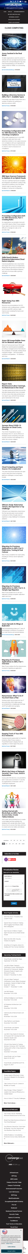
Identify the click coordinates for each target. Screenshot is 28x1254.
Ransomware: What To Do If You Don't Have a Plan (12, 697)
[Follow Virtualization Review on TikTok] (15, 2)
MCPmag (14, 1195)
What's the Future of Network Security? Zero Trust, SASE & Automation (13, 773)
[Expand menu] (25, 2)
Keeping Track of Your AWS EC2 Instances (12, 735)
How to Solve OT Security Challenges (14, 1098)
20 (14, 840)
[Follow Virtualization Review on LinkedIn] (11, 2)
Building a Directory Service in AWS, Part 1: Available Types (13, 96)
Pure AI (14, 1204)
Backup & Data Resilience (14, 22)
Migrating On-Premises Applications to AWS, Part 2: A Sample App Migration (13, 588)
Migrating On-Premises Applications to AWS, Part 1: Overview (13, 662)
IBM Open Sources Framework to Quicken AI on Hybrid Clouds (14, 177)
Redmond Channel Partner (14, 1211)
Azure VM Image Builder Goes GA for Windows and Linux (13, 341)
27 (13, 843)
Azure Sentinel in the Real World (12, 54)
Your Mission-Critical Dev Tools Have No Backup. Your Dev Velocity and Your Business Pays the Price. (14, 1128)
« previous (6, 840)
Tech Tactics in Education (14, 1224)
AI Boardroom (14, 1172)
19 (11, 840)
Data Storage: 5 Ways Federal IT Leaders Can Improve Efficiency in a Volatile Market (14, 1092)
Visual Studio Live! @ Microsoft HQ (14, 1063)
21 (17, 840)
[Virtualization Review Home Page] (14, 5)
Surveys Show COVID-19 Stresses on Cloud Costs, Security (12, 427)
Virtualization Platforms (14, 19)
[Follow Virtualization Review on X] (13, 1)
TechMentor (14, 1220)
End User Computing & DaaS (14, 14)
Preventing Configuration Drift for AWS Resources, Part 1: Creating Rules (13, 218)
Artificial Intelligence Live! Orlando (13, 998)
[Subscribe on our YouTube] (9, 861)
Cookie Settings (11, 1246)
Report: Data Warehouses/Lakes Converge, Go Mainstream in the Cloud (14, 386)
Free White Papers (10, 1071)
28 (16, 843)
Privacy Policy (15, 886)
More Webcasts (9, 1143)
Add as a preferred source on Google (14, 8)
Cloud (5, 11)
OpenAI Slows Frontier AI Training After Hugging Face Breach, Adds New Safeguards (13, 924)
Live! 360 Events (14, 1192)
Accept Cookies (11, 1251)
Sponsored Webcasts (11, 1109)
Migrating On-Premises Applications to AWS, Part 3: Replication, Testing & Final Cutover (13, 549)
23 (23, 840)
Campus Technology (14, 1185)
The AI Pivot (14, 1227)
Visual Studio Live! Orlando (11, 1027)
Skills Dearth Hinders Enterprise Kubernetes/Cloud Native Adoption (13, 259)
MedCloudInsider (14, 1198)
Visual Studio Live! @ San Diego (13, 959)
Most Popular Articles (11, 913)
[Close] (21, 1230)
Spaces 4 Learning (14, 1217)
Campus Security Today (14, 1182)
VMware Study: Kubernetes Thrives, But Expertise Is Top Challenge (13, 507)
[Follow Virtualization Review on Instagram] (18, 2)
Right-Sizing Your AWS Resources (10, 302)
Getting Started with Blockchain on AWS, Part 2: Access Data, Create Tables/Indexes (12, 814)
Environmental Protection (14, 1188)
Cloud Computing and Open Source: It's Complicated (12, 468)
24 (3, 843)
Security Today (14, 1214)
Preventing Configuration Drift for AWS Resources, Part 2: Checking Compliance (13, 133)
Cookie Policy (9, 1243)
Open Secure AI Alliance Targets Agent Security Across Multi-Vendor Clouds (14, 932)
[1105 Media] (14, 1165)
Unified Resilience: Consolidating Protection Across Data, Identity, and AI (14, 1136)
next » (23, 843)
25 (6, 843)
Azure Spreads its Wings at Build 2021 (12, 625)
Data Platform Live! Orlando (12, 1021)
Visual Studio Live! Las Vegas (12, 1056)
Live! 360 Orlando (9, 991)
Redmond (14, 1208)
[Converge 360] (14, 1158)
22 (20, 840)
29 (19, 843)
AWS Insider (14, 1179)
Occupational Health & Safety (14, 1201)
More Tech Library (9, 1103)
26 (9, 843)
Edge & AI (10, 11)
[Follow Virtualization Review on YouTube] (20, 1)
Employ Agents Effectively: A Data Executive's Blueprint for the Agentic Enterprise (14, 1077)
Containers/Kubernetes (19, 11)
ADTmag (14, 1176)
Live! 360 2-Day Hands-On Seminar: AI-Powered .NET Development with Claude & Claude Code (14, 1036)
